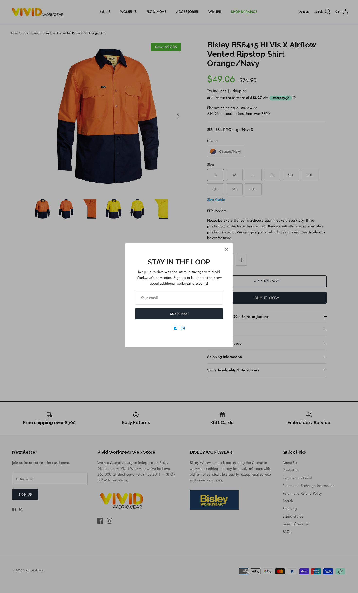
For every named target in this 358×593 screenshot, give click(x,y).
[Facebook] (175, 328)
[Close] (226, 249)
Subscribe (179, 313)
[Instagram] (183, 328)
